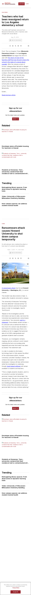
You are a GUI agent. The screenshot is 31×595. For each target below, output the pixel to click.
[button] (3, 4)
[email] (21, 46)
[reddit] (18, 46)
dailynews (5, 12)
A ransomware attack (9, 288)
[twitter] (15, 46)
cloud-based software (14, 366)
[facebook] (10, 46)
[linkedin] (13, 46)
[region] (15, 588)
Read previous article (8, 95)
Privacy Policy (16, 587)
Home (3, 223)
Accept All (15, 591)
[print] (28, 46)
